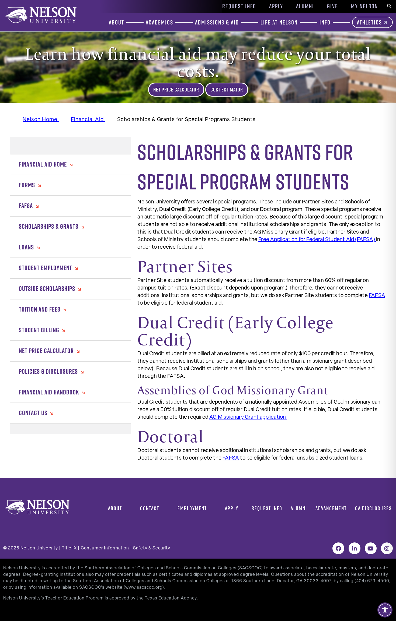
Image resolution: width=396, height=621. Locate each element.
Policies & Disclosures (49, 371)
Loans (27, 247)
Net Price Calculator (176, 89)
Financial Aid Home (43, 164)
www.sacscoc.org (143, 587)
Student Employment (46, 267)
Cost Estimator (226, 89)
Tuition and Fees (40, 309)
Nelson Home (41, 119)
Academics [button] (159, 22)
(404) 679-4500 (372, 581)
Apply (276, 6)
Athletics (369, 22)
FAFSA (26, 205)
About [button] (116, 22)
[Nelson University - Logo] (40, 15)
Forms (27, 184)
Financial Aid (88, 119)
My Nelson (364, 6)
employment (192, 508)
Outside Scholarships (48, 288)
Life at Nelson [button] (279, 22)
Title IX (69, 548)
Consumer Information (105, 548)
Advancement (331, 508)
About (115, 508)
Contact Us (34, 412)
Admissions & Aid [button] (217, 22)
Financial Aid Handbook (49, 392)
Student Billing (40, 329)
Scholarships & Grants (49, 226)
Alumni (305, 6)
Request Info (239, 6)
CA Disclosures (373, 508)
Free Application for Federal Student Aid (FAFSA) (317, 239)
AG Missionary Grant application (248, 417)
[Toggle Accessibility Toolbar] (385, 610)
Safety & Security (151, 548)
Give (332, 6)
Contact (149, 508)
